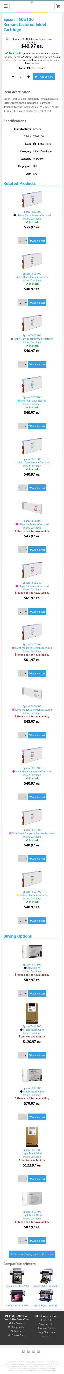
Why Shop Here (47, 1332)
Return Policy (47, 1320)
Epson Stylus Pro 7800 (17, 1285)
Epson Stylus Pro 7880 (46, 1285)
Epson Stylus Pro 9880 (46, 1305)
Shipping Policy (47, 1324)
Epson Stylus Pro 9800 (17, 1305)
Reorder (18, 1331)
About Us (47, 1336)
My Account (18, 1323)
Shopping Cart (18, 1327)
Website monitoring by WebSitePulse (42, 1371)
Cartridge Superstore (32, 1362)
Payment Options (47, 1328)
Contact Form (18, 1335)
